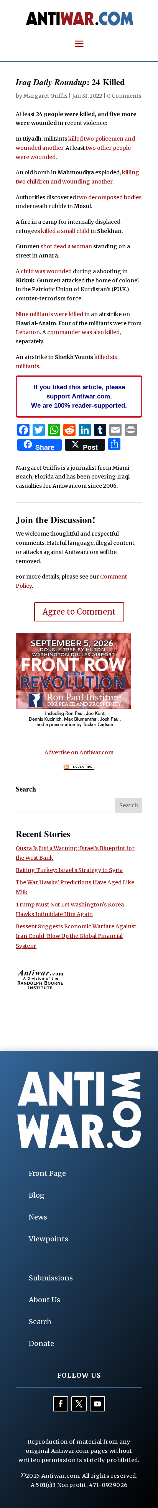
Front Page (47, 1173)
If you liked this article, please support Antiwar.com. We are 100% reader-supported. (79, 396)
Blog (36, 1195)
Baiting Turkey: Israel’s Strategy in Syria (69, 870)
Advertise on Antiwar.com (79, 752)
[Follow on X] (79, 1403)
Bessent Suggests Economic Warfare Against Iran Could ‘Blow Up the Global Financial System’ (76, 936)
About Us (44, 1299)
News (38, 1217)
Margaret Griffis (45, 95)
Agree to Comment (79, 611)
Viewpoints (48, 1238)
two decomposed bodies (109, 197)
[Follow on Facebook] (60, 1403)
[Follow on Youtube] (97, 1403)
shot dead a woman (66, 246)
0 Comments (124, 95)
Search (40, 1321)
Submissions (51, 1278)
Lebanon (28, 332)
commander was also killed (83, 332)
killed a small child (65, 231)
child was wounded (46, 271)
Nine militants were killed (49, 314)
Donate (41, 1343)
